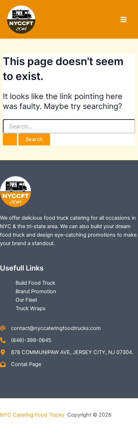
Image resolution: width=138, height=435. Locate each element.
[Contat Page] (20, 364)
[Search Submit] (10, 139)
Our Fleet (26, 300)
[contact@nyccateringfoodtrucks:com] (50, 328)
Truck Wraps (31, 308)
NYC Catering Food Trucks (33, 415)
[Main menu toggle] (123, 19)
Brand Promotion (36, 291)
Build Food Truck (35, 283)
